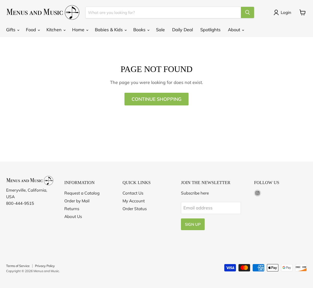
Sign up (193, 224)
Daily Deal (182, 29)
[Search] (247, 12)
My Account (134, 200)
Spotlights (210, 29)
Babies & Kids (109, 29)
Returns (71, 208)
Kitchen (54, 29)
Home (79, 29)
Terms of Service (18, 266)
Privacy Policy (45, 266)
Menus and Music (46, 271)
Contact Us (133, 192)
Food (31, 29)
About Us (73, 216)
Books (140, 29)
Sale (160, 29)
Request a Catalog (82, 192)
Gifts (11, 29)
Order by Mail (76, 200)
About (234, 29)
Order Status (135, 208)
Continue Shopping (156, 99)
